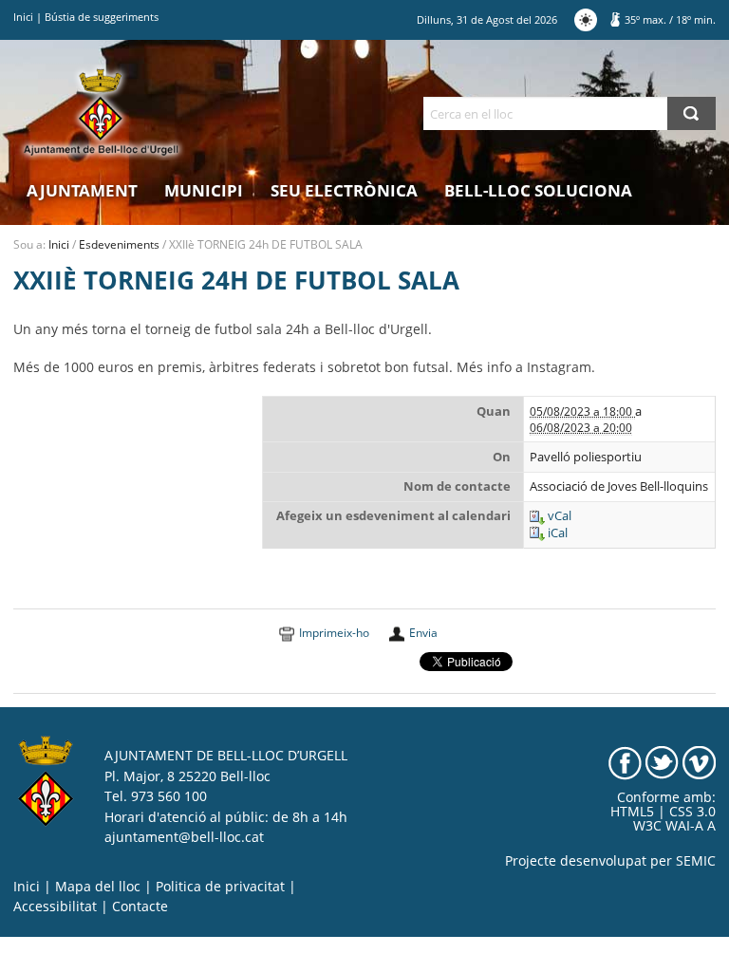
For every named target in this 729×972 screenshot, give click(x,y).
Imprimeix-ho (334, 633)
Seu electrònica (344, 190)
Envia (423, 633)
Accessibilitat (55, 906)
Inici (23, 16)
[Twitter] (662, 762)
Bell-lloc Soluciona (538, 190)
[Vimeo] (699, 762)
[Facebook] (625, 762)
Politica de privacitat (220, 886)
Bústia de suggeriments (102, 16)
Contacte (140, 906)
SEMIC (696, 860)
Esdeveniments (119, 244)
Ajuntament (82, 190)
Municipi (203, 190)
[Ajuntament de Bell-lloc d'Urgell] (101, 112)
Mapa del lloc (97, 886)
